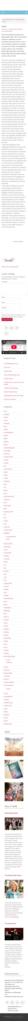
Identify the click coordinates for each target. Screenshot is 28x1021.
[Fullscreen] (24, 352)
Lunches (6, 586)
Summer (6, 679)
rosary (5, 647)
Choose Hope (8, 371)
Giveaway (7, 499)
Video (8, 539)
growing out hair (8, 511)
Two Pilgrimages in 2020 (11, 363)
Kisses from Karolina (10, 399)
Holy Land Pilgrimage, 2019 (12, 375)
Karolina (6, 571)
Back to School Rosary (10, 392)
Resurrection (7, 638)
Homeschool (7, 553)
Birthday (6, 441)
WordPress (15, 1017)
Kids (5, 574)
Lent (5, 577)
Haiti (5, 524)
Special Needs (8, 673)
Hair (5, 518)
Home (5, 550)
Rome (5, 644)
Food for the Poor (9, 496)
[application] (14, 347)
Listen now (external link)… (12, 917)
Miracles (6, 595)
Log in (20, 1017)
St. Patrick (7, 676)
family (5, 490)
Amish (5, 420)
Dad (5, 466)
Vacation (6, 699)
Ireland (6, 562)
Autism (6, 435)
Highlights (7, 533)
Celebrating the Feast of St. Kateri (13, 395)
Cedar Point (7, 451)
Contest (6, 460)
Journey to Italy (8, 378)
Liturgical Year (8, 583)
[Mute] (22, 352)
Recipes (6, 635)
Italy (5, 568)
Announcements (11, 536)
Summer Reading (9, 682)
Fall (5, 487)
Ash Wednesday (8, 432)
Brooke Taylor (14, 4)
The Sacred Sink (13, 267)
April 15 (6, 429)
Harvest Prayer (8, 530)
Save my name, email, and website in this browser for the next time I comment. (13, 316)
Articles (8, 689)
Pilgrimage (7, 610)
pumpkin (6, 629)
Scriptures (9, 662)
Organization (7, 607)
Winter (6, 721)
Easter (6, 475)
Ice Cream (7, 559)
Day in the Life (8, 469)
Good (5, 502)
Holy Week (7, 546)
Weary (6, 712)
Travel (5, 693)
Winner (6, 718)
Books (6, 444)
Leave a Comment (7, 31)
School (6, 667)
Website (4, 307)
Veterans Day (8, 705)
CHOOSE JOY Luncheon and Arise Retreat (13, 383)
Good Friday (7, 505)
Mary (5, 592)
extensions (7, 481)
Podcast (6, 620)
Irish (5, 565)
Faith (5, 484)
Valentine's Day (8, 702)
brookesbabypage (9, 448)
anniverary (7, 423)
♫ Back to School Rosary (11, 388)
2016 (5, 411)
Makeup (6, 589)
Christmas (7, 454)
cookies (6, 463)
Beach (6, 438)
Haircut (6, 521)
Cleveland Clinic (8, 457)
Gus (5, 515)
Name (4, 297)
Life (5, 580)
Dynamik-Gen (16, 1016)
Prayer (6, 623)
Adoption (6, 414)
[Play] (3, 352)
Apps (5, 426)
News (5, 604)
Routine (6, 650)
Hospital (6, 556)
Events (6, 478)
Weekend (6, 715)
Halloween (7, 527)
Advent (6, 417)
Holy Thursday (8, 543)
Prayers (6, 626)
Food (5, 493)
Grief (5, 508)
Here (11, 982)
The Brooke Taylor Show (13, 875)
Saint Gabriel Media (9, 656)
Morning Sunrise (8, 598)
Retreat (6, 641)
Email (3, 302)
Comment (4, 281)
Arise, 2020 (7, 367)
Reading (6, 632)
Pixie (5, 614)
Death (5, 472)
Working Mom (8, 724)
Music (5, 601)
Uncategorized (8, 696)
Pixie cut (6, 617)
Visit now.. (7, 869)
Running (6, 653)
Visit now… (7, 967)
